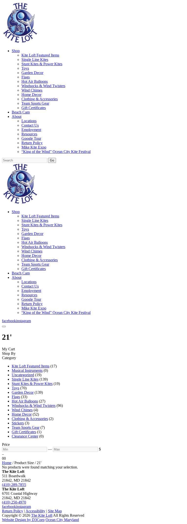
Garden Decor (32, 73)
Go (52, 160)
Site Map (55, 511)
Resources (29, 134)
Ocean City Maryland (62, 520)
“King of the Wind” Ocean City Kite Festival (56, 152)
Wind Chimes (31, 90)
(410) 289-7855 (14, 485)
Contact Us (30, 125)
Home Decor (31, 95)
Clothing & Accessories (39, 99)
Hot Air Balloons (34, 81)
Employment (31, 130)
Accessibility (35, 511)
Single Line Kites (34, 59)
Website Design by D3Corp (23, 520)
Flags (25, 77)
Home (6, 463)
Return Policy (32, 143)
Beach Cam (21, 112)
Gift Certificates (33, 108)
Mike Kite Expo (33, 147)
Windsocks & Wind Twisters (43, 86)
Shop (16, 51)
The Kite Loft (41, 515)
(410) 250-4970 (14, 502)
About (16, 116)
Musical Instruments (27, 370)
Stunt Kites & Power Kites (41, 64)
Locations (29, 121)
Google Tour (31, 138)
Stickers (18, 423)
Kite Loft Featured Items (40, 55)
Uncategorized (23, 375)
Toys (25, 68)
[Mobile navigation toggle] (4, 326)
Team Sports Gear (35, 103)
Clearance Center (25, 436)
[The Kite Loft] (20, 42)
